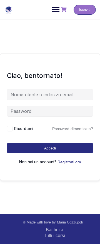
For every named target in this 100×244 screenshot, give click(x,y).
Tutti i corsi (54, 235)
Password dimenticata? (72, 128)
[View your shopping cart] (64, 9)
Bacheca (54, 229)
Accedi (50, 148)
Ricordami (23, 128)
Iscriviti (85, 9)
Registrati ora (69, 162)
